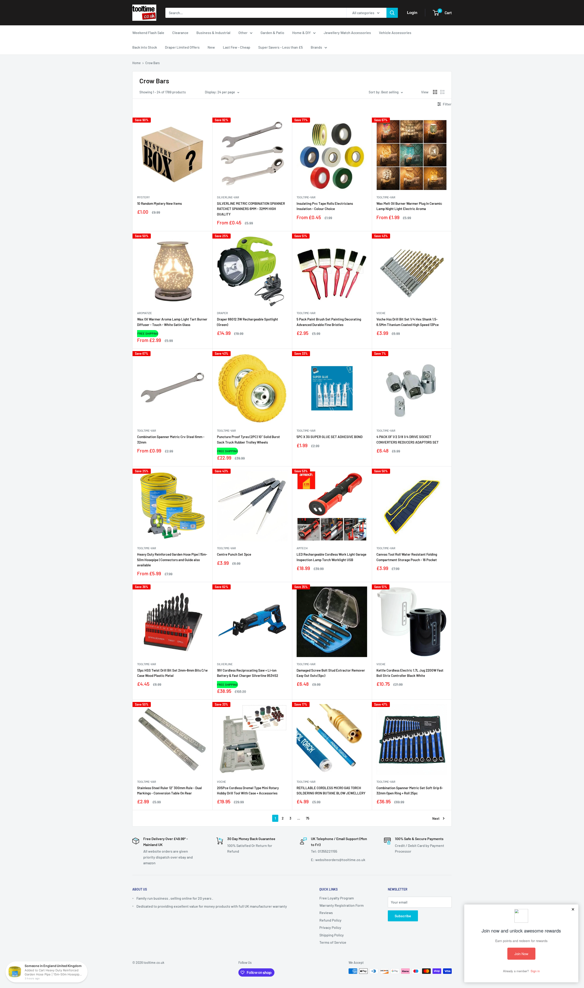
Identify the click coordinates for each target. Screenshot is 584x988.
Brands (316, 47)
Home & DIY (301, 32)
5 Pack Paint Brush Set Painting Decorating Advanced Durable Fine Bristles (329, 321)
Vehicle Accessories (395, 32)
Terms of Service (332, 942)
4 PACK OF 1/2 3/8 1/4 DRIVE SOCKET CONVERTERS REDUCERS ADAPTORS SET (407, 439)
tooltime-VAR (306, 197)
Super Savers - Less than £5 (280, 47)
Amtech (302, 548)
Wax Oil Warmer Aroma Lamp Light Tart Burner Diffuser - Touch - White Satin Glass (172, 321)
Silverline (225, 664)
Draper (222, 313)
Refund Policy (330, 920)
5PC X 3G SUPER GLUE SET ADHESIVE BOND (329, 437)
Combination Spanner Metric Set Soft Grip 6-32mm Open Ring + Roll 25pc (409, 790)
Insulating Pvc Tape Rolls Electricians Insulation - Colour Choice (325, 206)
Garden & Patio (272, 32)
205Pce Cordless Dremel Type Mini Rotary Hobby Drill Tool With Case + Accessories (248, 790)
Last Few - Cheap (236, 47)
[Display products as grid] (435, 92)
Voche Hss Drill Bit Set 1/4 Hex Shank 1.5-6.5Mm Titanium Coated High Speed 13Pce (407, 321)
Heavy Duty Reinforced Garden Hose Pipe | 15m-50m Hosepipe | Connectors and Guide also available (172, 559)
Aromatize (144, 313)
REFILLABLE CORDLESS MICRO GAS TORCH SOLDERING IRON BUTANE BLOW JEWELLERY (331, 790)
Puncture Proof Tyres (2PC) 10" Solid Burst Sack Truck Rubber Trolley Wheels (248, 439)
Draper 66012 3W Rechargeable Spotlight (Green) (247, 321)
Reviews (326, 912)
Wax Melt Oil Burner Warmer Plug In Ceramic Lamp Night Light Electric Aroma (409, 206)
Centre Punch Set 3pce (234, 554)
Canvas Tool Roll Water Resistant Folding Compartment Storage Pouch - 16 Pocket (406, 557)
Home (136, 63)
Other (243, 32)
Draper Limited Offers (182, 47)
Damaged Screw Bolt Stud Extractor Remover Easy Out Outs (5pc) (331, 673)
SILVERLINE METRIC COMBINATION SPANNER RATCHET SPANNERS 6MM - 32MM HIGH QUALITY (251, 208)
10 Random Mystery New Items (159, 203)
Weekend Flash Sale (148, 32)
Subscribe (403, 916)
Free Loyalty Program (336, 898)
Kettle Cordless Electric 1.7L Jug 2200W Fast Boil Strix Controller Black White (409, 673)
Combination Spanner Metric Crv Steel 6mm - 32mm (170, 439)
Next (436, 818)
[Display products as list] (443, 92)
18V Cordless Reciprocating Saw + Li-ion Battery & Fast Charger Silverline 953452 (247, 673)
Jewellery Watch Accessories (347, 32)
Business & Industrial (213, 32)
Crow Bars (152, 63)
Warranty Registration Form (341, 905)
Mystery (143, 197)
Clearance (180, 32)
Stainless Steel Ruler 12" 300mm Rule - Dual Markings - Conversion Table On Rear (169, 790)
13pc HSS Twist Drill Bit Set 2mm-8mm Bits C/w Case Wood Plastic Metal (172, 673)
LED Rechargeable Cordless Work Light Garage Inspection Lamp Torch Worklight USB (331, 557)
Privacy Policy (330, 927)
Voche (381, 313)
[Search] (392, 13)
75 (307, 818)
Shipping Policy (331, 935)
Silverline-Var (228, 197)
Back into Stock (144, 47)
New (211, 47)
